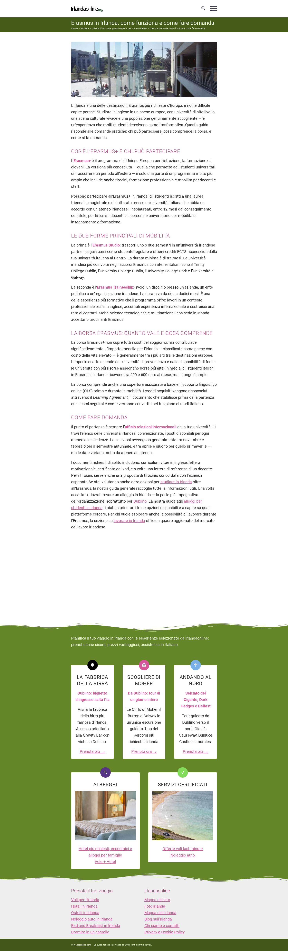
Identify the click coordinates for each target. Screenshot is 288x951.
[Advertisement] (144, 572)
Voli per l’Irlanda (85, 899)
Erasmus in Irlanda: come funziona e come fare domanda (142, 23)
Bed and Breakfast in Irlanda (95, 925)
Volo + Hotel (105, 861)
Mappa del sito (157, 899)
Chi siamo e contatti (161, 925)
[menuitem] (203, 8)
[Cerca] (203, 8)
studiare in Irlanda (176, 482)
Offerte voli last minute (182, 848)
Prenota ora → (92, 751)
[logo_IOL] (87, 8)
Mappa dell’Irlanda (160, 912)
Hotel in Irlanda (84, 906)
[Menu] (212, 8)
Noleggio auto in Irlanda (91, 919)
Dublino (140, 501)
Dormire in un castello (90, 932)
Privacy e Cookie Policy (164, 932)
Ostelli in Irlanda (85, 912)
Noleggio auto (182, 855)
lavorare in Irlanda (129, 520)
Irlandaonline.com (82, 945)
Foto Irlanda (154, 906)
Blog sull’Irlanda (158, 919)
